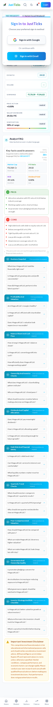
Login (45, 4)
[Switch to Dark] (31, 4)
